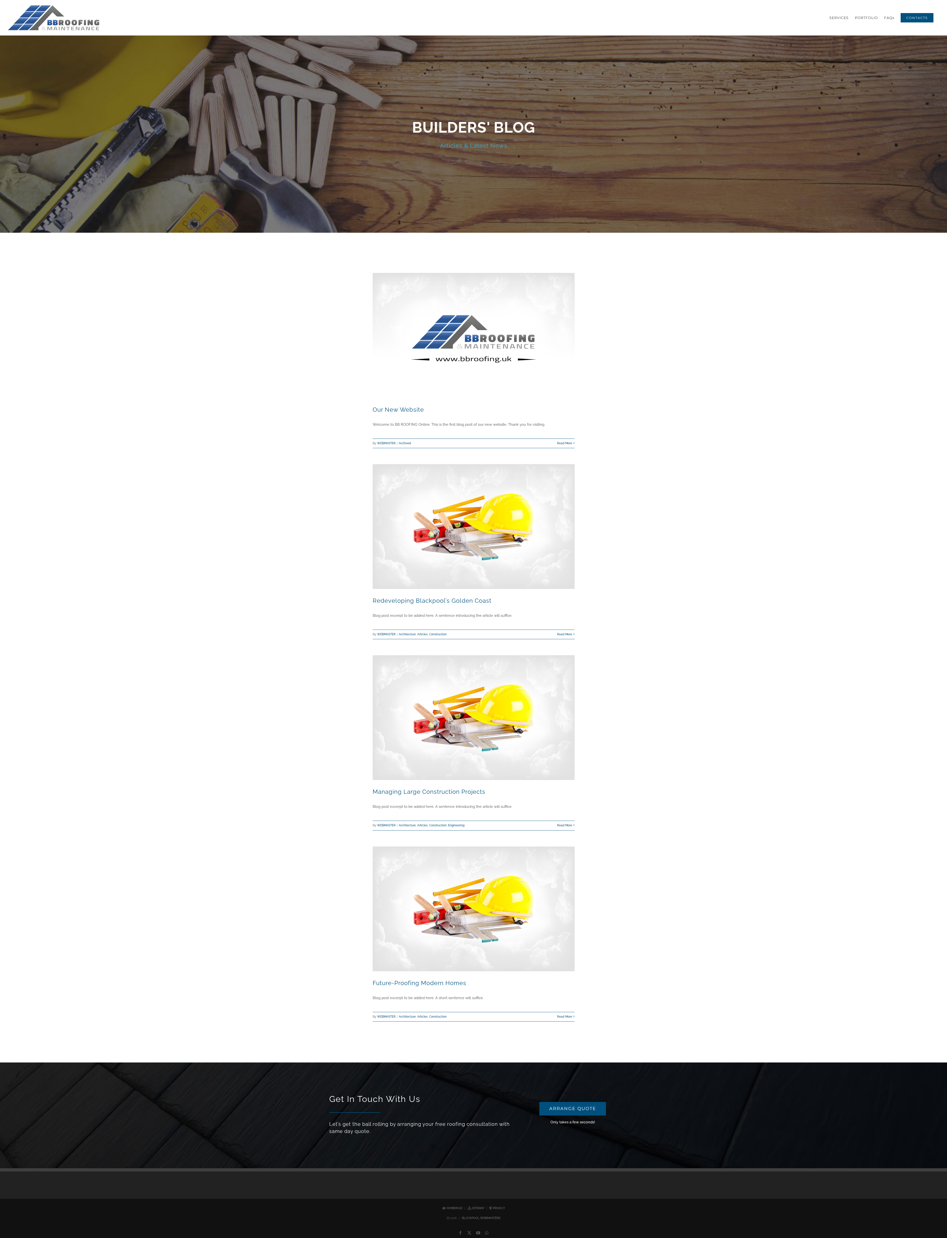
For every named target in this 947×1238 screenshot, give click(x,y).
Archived (405, 443)
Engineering (456, 825)
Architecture (407, 634)
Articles (422, 634)
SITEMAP (478, 1208)
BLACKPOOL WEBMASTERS (481, 1218)
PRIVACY (499, 1208)
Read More (564, 443)
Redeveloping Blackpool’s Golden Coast (432, 600)
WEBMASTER (386, 443)
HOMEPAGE (454, 1208)
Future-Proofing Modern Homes (419, 983)
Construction (438, 634)
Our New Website (398, 409)
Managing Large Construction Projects (429, 791)
